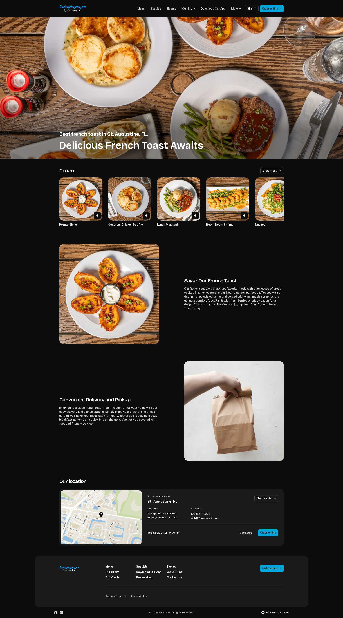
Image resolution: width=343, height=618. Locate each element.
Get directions (266, 498)
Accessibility (139, 596)
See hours (246, 532)
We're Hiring (175, 572)
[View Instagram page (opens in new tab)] (61, 612)
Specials (156, 8)
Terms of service (116, 596)
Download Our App (213, 8)
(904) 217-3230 (200, 514)
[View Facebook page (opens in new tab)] (55, 612)
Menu (141, 8)
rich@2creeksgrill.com (205, 518)
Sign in (251, 8)
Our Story (188, 8)
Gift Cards (112, 577)
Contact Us (174, 577)
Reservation (144, 577)
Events (171, 8)
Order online (268, 533)
